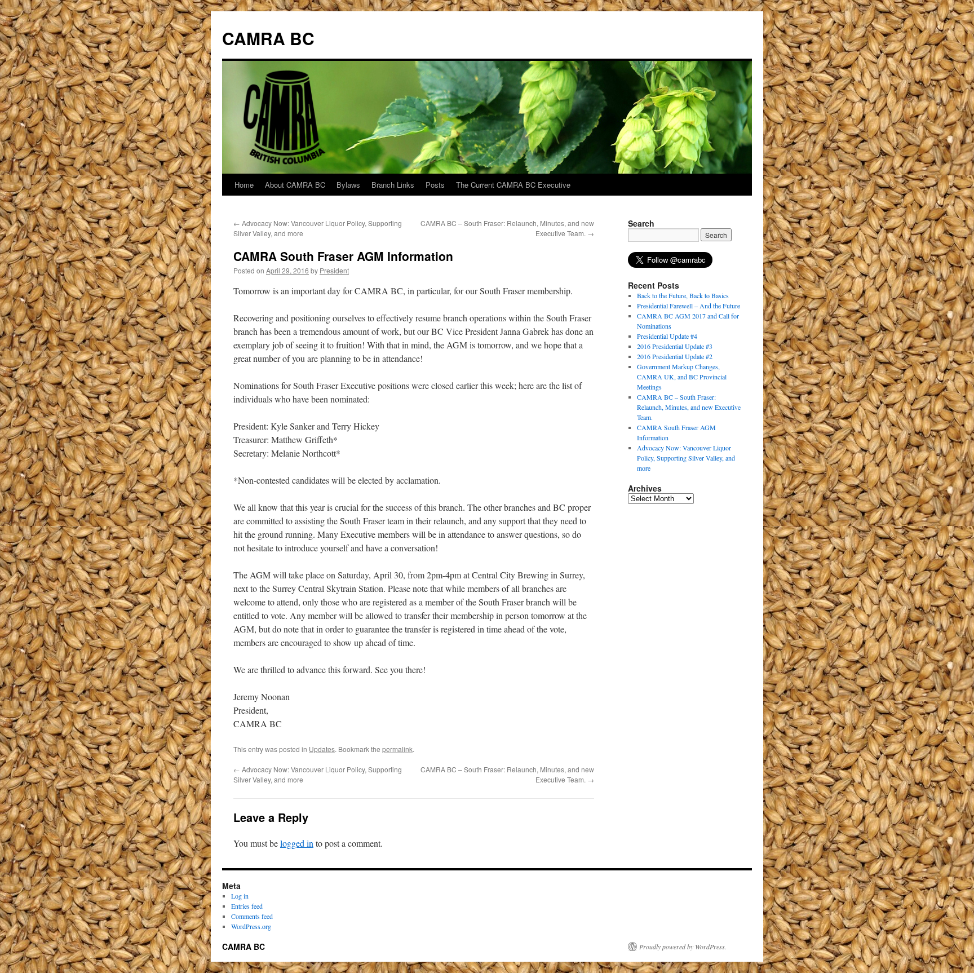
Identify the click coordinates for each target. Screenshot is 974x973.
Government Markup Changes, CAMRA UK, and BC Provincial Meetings (682, 376)
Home (244, 184)
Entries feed (247, 905)
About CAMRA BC (295, 184)
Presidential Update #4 (667, 335)
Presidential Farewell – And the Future (688, 305)
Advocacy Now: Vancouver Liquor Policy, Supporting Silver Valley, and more (686, 457)
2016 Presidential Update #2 (674, 356)
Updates (322, 749)
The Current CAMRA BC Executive (513, 184)
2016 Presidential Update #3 (674, 346)
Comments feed (252, 916)
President (334, 270)
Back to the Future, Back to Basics (683, 295)
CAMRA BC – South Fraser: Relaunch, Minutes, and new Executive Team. (689, 407)
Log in (240, 895)
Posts (435, 184)
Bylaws (348, 184)
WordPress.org (251, 926)
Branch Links (392, 184)
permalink (397, 749)
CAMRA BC (268, 38)
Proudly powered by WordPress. (683, 946)
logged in (296, 843)
